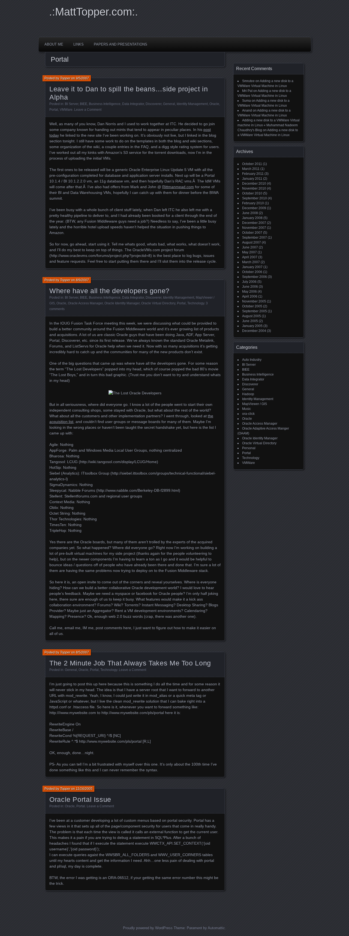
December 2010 (254, 183)
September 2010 (254, 198)
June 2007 (250, 247)
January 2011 (252, 179)
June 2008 (250, 213)
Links (78, 44)
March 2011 (251, 169)
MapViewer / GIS (254, 404)
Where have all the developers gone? (109, 291)
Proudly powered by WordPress (148, 928)
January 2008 (252, 218)
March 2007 (251, 262)
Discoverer (153, 104)
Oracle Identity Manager (122, 303)
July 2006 (249, 282)
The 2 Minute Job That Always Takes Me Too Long (130, 663)
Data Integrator (133, 104)
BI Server (71, 104)
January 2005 (252, 326)
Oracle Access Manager (85, 303)
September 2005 (254, 311)
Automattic (216, 928)
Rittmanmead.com (178, 187)
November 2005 (254, 301)
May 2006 (249, 291)
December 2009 (254, 208)
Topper (65, 78)
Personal (248, 448)
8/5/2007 (82, 652)
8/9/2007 (82, 280)
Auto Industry (251, 360)
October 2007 (252, 233)
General (169, 104)
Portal (53, 110)
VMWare (66, 110)
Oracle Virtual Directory (158, 303)
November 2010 (254, 188)
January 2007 (252, 267)
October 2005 (252, 306)
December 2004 (254, 331)
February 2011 (253, 174)
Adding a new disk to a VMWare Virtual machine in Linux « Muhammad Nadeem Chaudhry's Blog (268, 125)
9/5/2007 (82, 78)
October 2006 (252, 272)
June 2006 (250, 287)
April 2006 (249, 296)
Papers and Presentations (120, 44)
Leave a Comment (87, 110)
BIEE (83, 104)
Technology (195, 303)
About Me (53, 44)
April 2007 (249, 257)
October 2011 (252, 164)
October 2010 (252, 193)
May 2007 (249, 252)
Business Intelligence (105, 104)
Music (246, 409)
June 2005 (250, 321)
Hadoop (248, 394)
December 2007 (254, 223)
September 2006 (254, 277)
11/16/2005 (84, 789)
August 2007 (251, 242)
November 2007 (254, 228)
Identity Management (192, 104)
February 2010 (253, 203)
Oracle (214, 104)
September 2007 (254, 237)
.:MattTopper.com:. (93, 12)
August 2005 (251, 316)
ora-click (248, 414)
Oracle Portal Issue (80, 799)
